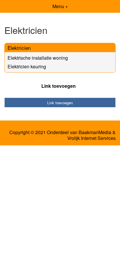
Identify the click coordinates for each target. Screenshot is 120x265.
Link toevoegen (58, 86)
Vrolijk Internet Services (91, 138)
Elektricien (19, 47)
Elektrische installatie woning (38, 57)
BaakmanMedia (95, 132)
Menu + (60, 6)
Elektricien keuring (27, 66)
